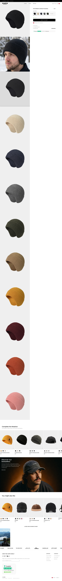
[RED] (22, 518)
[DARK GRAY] (20, 451)
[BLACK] (3, 451)
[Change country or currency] (59, 3)
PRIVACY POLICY (10, 578)
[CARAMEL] (51, 518)
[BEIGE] (5, 451)
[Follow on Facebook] (2, 556)
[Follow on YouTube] (7, 556)
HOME (25, 3)
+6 (36, 450)
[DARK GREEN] (30, 451)
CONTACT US (48, 557)
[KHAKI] (47, 451)
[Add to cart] (13, 448)
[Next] (61, 442)
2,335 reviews (47, 31)
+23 (7, 450)
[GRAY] (49, 451)
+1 (50, 450)
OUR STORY (56, 557)
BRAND (34, 3)
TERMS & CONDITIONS (4, 578)
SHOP (30, 3)
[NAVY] (49, 518)
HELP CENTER (48, 555)
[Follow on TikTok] (9, 556)
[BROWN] (30, 518)
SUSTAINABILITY (57, 555)
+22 (9, 518)
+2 (52, 518)
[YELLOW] (1, 451)
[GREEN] (18, 518)
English (57, 577)
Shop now (3, 469)
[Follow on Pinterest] (6, 556)
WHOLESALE (48, 560)
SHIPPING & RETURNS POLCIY (16, 578)
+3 (23, 518)
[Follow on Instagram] (4, 556)
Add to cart (44, 20)
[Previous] (1, 442)
